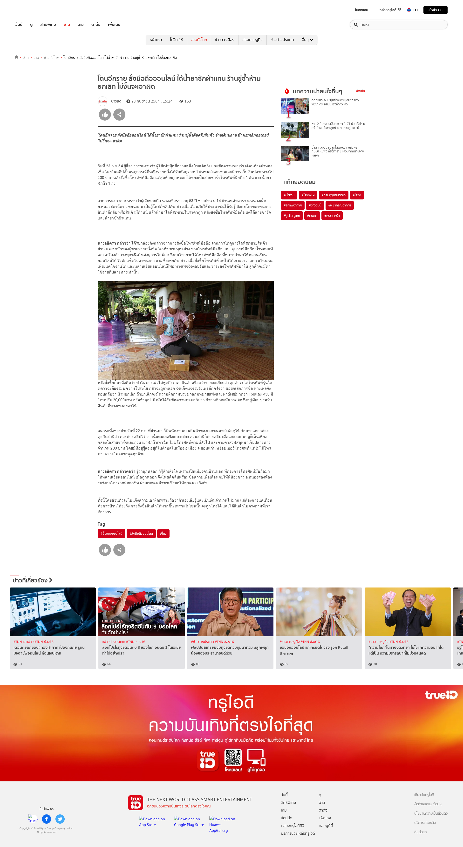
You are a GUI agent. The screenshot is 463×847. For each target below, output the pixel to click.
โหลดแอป (361, 9)
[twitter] (60, 819)
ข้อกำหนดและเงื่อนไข (428, 804)
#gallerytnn (292, 215)
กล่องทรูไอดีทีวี (292, 825)
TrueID (29, 10)
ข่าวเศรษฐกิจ (252, 39)
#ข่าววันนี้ (315, 205)
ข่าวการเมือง (224, 39)
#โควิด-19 (308, 195)
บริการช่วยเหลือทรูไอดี (298, 833)
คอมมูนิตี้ (326, 825)
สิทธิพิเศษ (48, 24)
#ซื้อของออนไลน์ (111, 533)
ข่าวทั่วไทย (199, 39)
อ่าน (67, 24)
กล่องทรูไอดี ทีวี (390, 9)
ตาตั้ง (95, 24)
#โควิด (357, 195)
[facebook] (46, 819)
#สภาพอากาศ (293, 205)
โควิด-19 (176, 39)
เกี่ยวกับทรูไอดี (424, 795)
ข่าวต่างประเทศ (282, 39)
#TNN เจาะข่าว (24, 641)
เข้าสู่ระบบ (436, 10)
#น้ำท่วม (289, 195)
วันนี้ (18, 24)
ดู (31, 24)
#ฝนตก (312, 215)
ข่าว (36, 57)
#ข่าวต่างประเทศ (114, 641)
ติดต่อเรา (420, 832)
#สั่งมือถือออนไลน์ (141, 533)
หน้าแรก (156, 39)
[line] (33, 819)
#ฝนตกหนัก (332, 215)
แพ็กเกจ (325, 818)
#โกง (163, 533)
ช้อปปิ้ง (286, 818)
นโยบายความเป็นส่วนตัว (431, 813)
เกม (81, 24)
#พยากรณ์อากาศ (339, 205)
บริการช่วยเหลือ (425, 822)
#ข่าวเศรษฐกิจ (290, 641)
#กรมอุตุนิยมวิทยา (333, 195)
